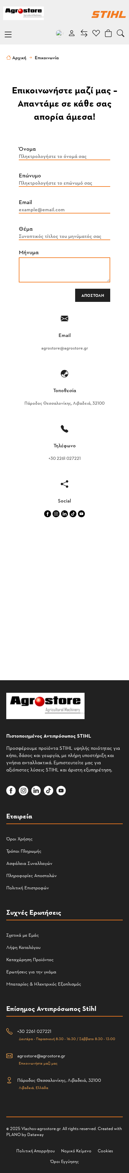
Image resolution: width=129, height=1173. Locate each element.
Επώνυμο (30, 175)
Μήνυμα (29, 252)
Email (25, 202)
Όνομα (27, 148)
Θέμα (26, 228)
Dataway (35, 1134)
